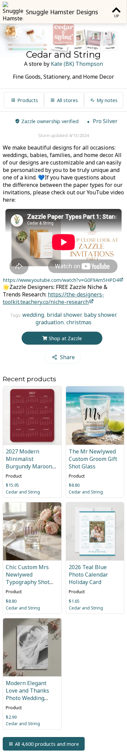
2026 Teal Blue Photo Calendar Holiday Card (88, 574)
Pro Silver (105, 121)
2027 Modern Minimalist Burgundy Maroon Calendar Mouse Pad (32, 463)
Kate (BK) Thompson (77, 63)
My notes (107, 100)
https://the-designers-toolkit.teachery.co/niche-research (53, 298)
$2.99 (11, 717)
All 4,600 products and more (47, 744)
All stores (67, 100)
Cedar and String (23, 492)
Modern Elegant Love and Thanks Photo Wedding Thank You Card (27, 694)
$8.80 (74, 485)
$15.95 (12, 485)
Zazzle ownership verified (50, 121)
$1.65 (74, 601)
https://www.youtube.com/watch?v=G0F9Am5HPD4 (61, 280)
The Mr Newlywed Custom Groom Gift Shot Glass (93, 459)
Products (27, 100)
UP (116, 15)
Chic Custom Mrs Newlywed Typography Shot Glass (27, 578)
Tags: (16, 315)
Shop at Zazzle (65, 338)
